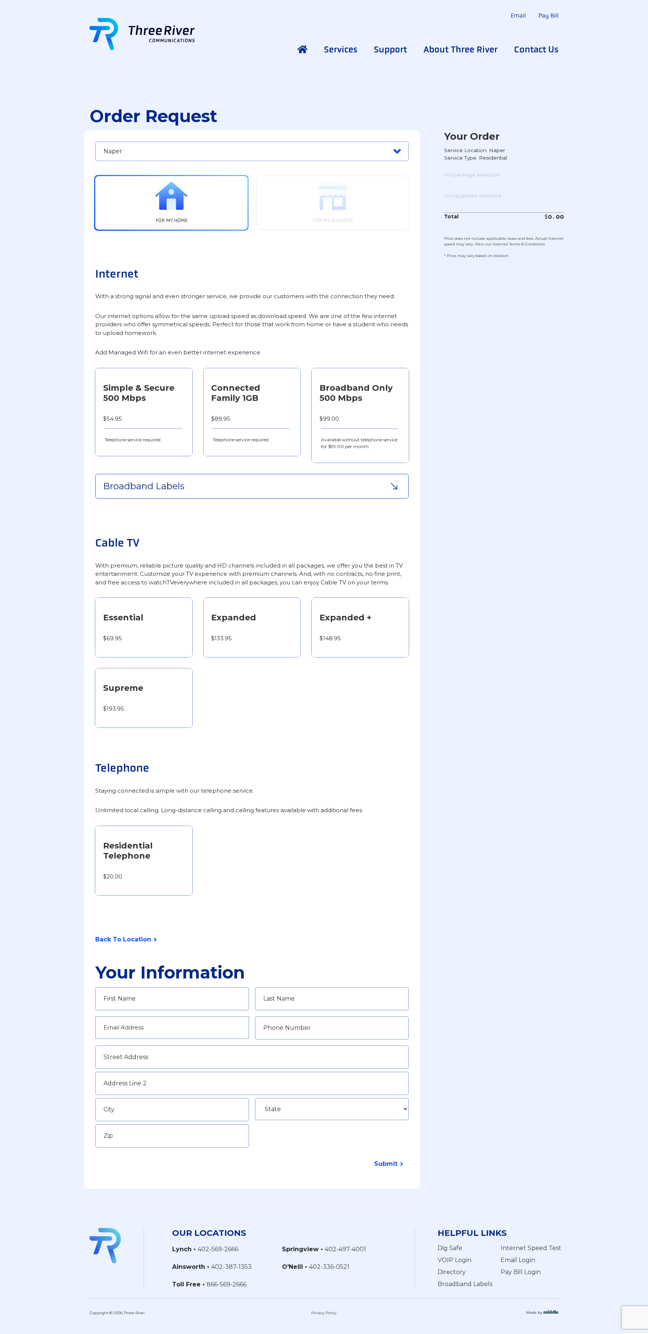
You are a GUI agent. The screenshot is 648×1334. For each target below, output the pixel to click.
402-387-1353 (231, 1266)
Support (390, 49)
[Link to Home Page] (105, 1245)
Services (340, 49)
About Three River (460, 49)
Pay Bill (548, 15)
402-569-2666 (218, 1249)
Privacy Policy (323, 1312)
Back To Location (123, 939)
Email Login (518, 1260)
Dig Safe (450, 1248)
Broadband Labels (465, 1284)
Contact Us (536, 49)
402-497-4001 (345, 1249)
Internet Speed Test (531, 1248)
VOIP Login (454, 1260)
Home (302, 49)
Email (518, 15)
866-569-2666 (226, 1284)
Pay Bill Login (521, 1272)
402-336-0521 (329, 1266)
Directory (452, 1272)
